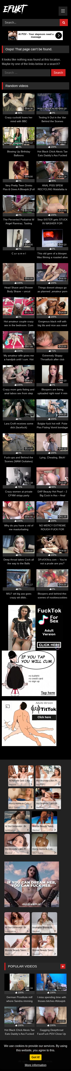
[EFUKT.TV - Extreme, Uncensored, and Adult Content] (29, 10)
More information (35, 1065)
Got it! (35, 1057)
